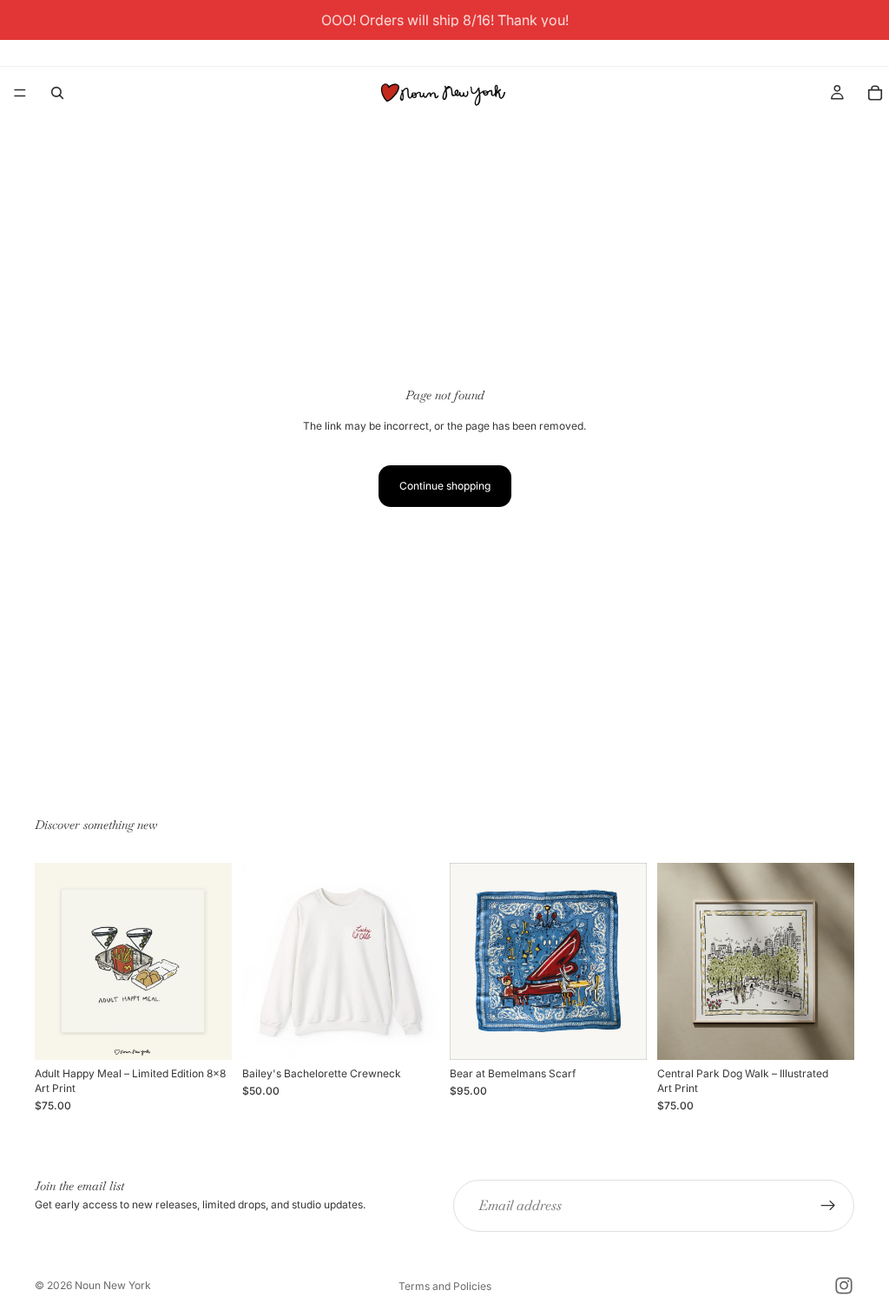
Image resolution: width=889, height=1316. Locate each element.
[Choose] (412, 1034)
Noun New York (113, 1285)
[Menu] (20, 93)
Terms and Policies (444, 1286)
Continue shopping (445, 485)
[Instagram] (843, 1285)
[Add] (205, 1034)
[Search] (57, 93)
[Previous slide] (261, 962)
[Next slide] (420, 962)
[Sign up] (828, 1206)
